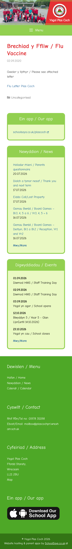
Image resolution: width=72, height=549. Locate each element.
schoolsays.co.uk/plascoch (29, 132)
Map (10, 479)
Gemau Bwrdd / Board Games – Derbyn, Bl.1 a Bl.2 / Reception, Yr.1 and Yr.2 (35, 229)
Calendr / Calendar (19, 388)
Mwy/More (20, 245)
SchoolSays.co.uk (55, 543)
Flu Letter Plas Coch (20, 86)
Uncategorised (21, 97)
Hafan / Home (16, 377)
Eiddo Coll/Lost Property (29, 197)
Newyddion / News (19, 383)
